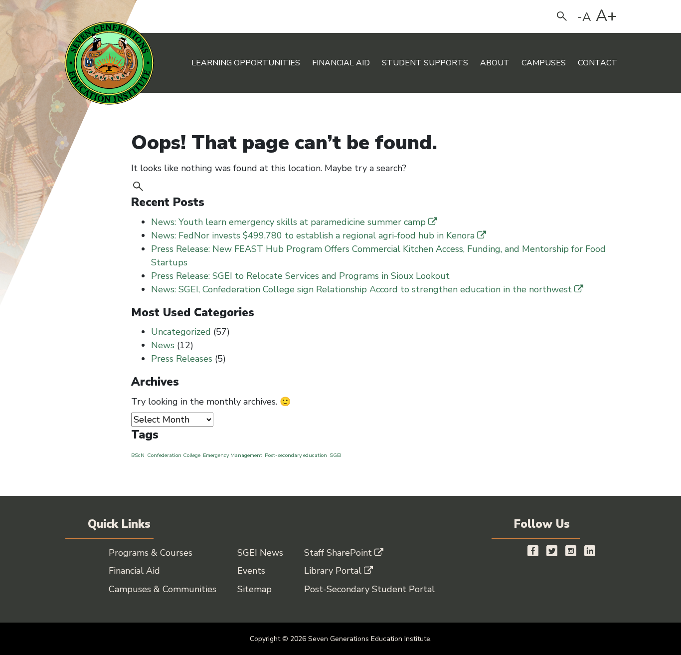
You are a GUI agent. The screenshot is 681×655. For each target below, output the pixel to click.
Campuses (543, 62)
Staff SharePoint (338, 553)
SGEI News (260, 553)
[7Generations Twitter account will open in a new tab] (551, 550)
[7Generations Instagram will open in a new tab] (570, 550)
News (162, 345)
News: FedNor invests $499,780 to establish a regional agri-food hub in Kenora (313, 235)
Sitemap (254, 589)
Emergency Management (232, 455)
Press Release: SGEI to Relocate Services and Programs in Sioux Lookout (300, 276)
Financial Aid (341, 62)
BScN (138, 455)
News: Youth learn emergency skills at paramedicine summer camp (288, 222)
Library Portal (332, 571)
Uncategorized (181, 332)
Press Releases (181, 359)
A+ (606, 16)
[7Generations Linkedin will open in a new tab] (589, 550)
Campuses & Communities (162, 589)
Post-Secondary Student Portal (369, 589)
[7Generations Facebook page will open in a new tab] (532, 550)
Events (251, 571)
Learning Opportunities (245, 62)
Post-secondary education (296, 455)
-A (584, 17)
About (495, 62)
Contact (597, 62)
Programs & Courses (150, 553)
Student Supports (425, 62)
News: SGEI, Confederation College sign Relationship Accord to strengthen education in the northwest (361, 289)
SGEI (335, 455)
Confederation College (173, 455)
